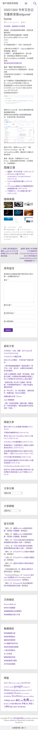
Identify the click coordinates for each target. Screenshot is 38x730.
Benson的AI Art (10, 604)
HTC (29, 687)
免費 (28, 232)
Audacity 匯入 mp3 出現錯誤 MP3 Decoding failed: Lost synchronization (19, 577)
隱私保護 (9, 237)
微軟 (19, 704)
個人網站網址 (9, 321)
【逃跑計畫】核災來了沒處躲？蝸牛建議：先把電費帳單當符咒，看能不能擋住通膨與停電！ (18, 384)
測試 (30, 703)
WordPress (17, 696)
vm (22, 693)
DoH (21, 232)
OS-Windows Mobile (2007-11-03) (17, 466)
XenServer (26, 696)
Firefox (6, 687)
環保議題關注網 (9, 633)
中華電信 (7, 700)
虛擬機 (15, 707)
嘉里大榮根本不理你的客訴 (23, 563)
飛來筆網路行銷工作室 (12, 615)
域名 (30, 700)
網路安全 (7, 234)
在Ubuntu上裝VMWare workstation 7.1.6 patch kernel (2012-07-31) (19, 176)
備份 (18, 700)
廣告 (16, 704)
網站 (7, 706)
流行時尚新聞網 (9, 664)
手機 (23, 703)
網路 (11, 707)
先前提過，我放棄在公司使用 (14, 26)
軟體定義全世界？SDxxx (13, 396)
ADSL (6, 683)
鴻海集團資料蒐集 (10, 661)
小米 (9, 704)
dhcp (14, 232)
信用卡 (13, 700)
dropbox (18, 683)
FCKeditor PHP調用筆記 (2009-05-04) (18, 442)
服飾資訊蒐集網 (9, 640)
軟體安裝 (25, 234)
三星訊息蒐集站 (9, 650)
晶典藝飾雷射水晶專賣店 (13, 611)
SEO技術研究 (8, 693)
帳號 (12, 704)
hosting (25, 687)
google (18, 686)
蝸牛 (24, 22)
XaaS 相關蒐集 (9, 400)
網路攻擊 (13, 234)
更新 (27, 704)
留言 (6, 280)
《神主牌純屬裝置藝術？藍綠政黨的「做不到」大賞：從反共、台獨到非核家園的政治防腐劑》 (18, 368)
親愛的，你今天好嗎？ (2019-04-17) (20, 172)
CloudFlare (8, 232)
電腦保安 (15, 237)
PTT (30, 690)
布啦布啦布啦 (10, 230)
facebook (25, 683)
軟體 (21, 707)
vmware (26, 693)
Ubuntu (17, 693)
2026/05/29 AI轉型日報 (12, 357)
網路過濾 (19, 234)
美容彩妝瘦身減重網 (11, 647)
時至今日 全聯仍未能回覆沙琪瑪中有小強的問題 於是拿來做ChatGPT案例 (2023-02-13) (18, 472)
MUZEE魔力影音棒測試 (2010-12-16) (17, 457)
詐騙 (18, 707)
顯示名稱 (8, 305)
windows (7, 696)
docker (14, 683)
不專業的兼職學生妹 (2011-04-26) (16, 433)
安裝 (7, 704)
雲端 (24, 707)
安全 (31, 232)
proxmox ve (23, 690)
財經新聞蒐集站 (9, 637)
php (17, 690)
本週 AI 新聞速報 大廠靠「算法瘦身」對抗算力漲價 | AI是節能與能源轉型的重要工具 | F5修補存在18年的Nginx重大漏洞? (19, 376)
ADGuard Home (25, 230)
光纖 (21, 700)
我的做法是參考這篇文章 (13, 63)
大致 (7, 557)
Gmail (11, 687)
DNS (17, 232)
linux (7, 690)
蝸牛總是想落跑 (10, 3)
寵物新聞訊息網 (9, 657)
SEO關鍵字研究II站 (11, 643)
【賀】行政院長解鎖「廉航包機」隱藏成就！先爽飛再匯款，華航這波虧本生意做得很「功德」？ (18, 405)
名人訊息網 (8, 654)
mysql (12, 690)
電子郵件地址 (9, 313)
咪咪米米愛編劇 (9, 608)
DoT (25, 232)
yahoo (31, 696)
